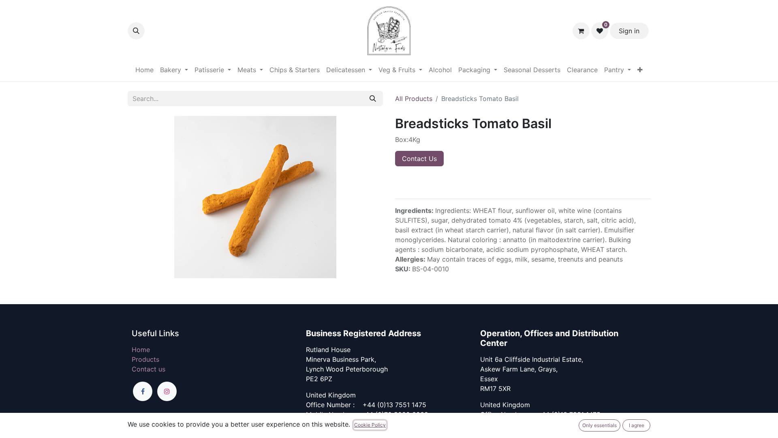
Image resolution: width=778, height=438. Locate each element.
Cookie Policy (370, 425)
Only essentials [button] (599, 425)
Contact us (148, 369)
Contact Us (419, 159)
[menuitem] (144, 70)
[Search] (373, 98)
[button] (136, 30)
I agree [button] (636, 425)
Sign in (629, 31)
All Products (413, 98)
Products (145, 359)
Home (141, 350)
